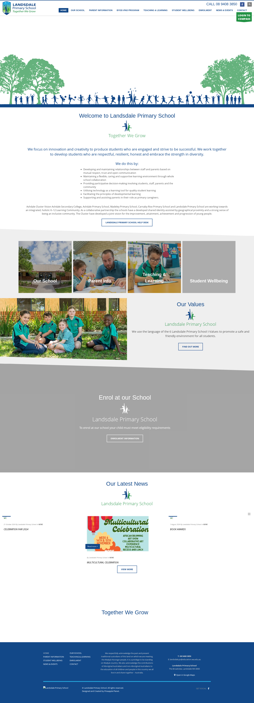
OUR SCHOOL (76, 653)
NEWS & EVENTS (50, 664)
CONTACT (74, 664)
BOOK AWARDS (178, 529)
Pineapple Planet (111, 691)
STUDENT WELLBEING (52, 660)
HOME (46, 653)
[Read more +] (5, 517)
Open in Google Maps (185, 675)
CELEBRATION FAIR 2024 (16, 529)
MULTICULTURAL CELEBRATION (102, 562)
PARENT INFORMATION (53, 656)
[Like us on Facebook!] (208, 688)
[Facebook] (242, 4)
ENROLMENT (75, 660)
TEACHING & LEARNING (80, 656)
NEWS (41, 524)
